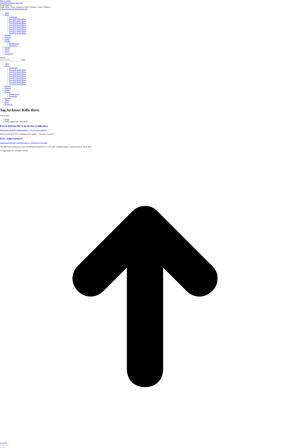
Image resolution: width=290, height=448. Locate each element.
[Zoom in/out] (8, 445)
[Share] (3, 445)
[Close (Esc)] (1, 445)
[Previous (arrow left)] (1, 447)
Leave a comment (40, 130)
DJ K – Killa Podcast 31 (11, 138)
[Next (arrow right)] (3, 447)
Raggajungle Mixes (7, 130)
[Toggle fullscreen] (5, 445)
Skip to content (5, 1)
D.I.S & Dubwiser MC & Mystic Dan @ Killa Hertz (24, 126)
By (17, 130)
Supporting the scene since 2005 (11, 3)
